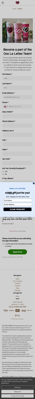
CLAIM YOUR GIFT (17, 209)
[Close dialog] (34, 183)
